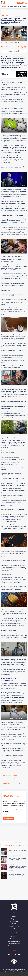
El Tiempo (23, 6)
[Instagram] (9, 954)
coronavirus (6, 775)
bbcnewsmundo (20, 778)
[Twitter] (12, 954)
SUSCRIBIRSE (8, 818)
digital (4, 781)
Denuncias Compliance (14, 946)
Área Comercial (14, 939)
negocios (16, 775)
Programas (14, 919)
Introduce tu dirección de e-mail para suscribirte (13, 810)
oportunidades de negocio (11, 783)
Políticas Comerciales (14, 941)
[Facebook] (15, 954)
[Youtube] (18, 954)
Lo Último (3, 6)
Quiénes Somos (14, 936)
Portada (14, 916)
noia (10, 781)
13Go (14, 928)
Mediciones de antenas (14, 943)
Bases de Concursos (14, 926)
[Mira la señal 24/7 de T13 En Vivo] (20, 3)
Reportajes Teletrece (13, 6)
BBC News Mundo (6, 46)
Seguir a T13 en (13, 51)
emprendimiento (7, 778)
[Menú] (25, 3)
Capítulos (14, 923)
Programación (14, 921)
